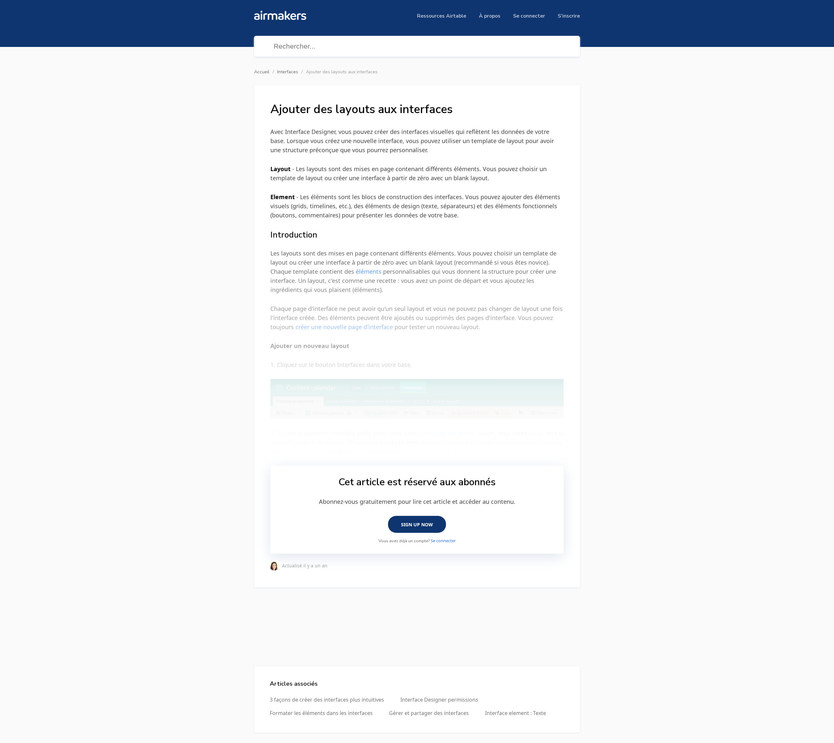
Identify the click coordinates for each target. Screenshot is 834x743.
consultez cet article (447, 433)
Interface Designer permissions (439, 699)
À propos (489, 16)
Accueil (261, 72)
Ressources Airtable (441, 16)
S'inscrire (569, 16)
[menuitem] (441, 15)
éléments (368, 271)
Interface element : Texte (515, 713)
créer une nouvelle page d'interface (344, 327)
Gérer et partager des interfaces (429, 713)
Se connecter (529, 16)
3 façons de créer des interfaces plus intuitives (327, 699)
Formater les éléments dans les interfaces (321, 713)
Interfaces (287, 72)
